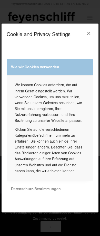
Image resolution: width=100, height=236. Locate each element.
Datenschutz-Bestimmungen (36, 188)
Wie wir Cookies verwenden (35, 66)
